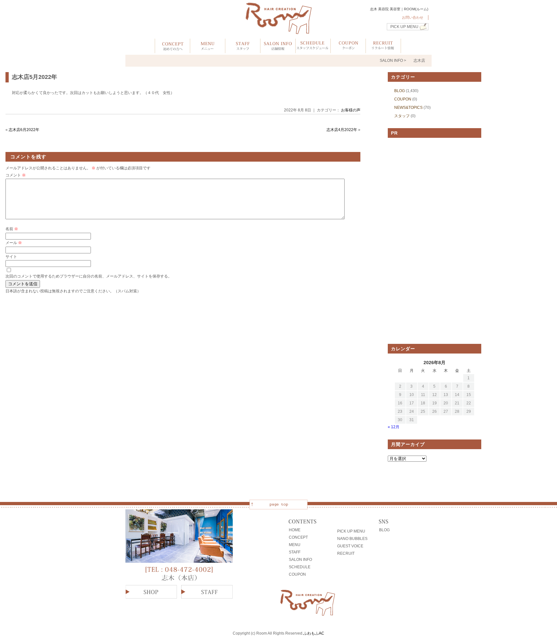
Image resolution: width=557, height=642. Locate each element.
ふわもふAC (313, 633)
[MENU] (208, 50)
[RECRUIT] (383, 50)
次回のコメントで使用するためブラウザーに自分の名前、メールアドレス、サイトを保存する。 (88, 276)
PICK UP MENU (404, 26)
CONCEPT (298, 537)
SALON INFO (300, 559)
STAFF (294, 552)
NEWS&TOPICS (408, 107)
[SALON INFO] (277, 50)
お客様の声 (350, 110)
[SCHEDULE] (313, 50)
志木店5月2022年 (34, 77)
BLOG (399, 91)
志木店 (419, 60)
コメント (15, 175)
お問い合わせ (412, 17)
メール (13, 243)
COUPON (402, 99)
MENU (294, 545)
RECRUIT (346, 553)
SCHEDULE (299, 567)
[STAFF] (243, 50)
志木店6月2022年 (24, 129)
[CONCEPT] (172, 50)
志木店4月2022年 (342, 129)
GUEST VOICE (350, 546)
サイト (11, 256)
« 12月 (393, 427)
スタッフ (402, 116)
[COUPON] (348, 50)
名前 (11, 229)
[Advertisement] (434, 240)
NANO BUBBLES (352, 538)
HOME (294, 530)
